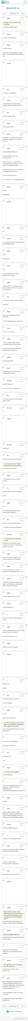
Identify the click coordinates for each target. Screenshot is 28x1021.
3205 (17, 13)
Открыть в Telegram (15, 1011)
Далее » (23, 13)
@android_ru (12, 8)
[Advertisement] (14, 75)
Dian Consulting (18, 1018)
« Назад (5, 13)
